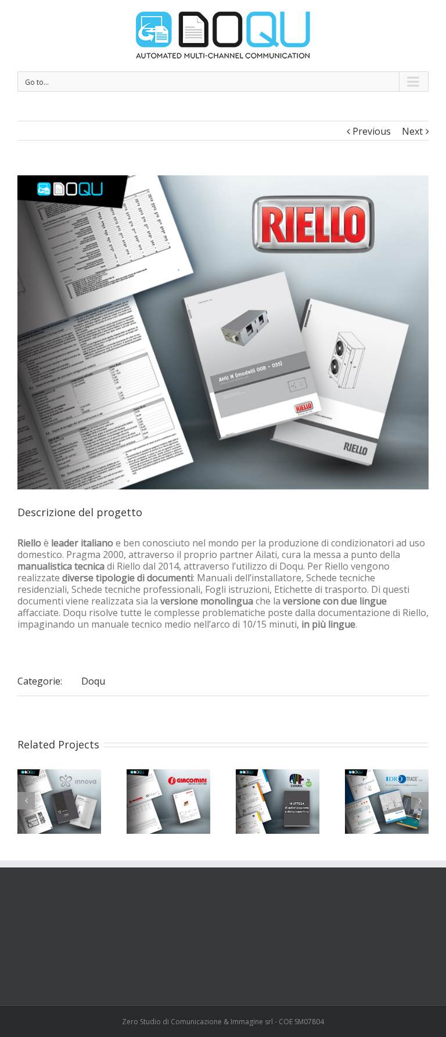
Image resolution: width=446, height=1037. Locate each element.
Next (412, 131)
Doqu (93, 681)
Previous (372, 131)
